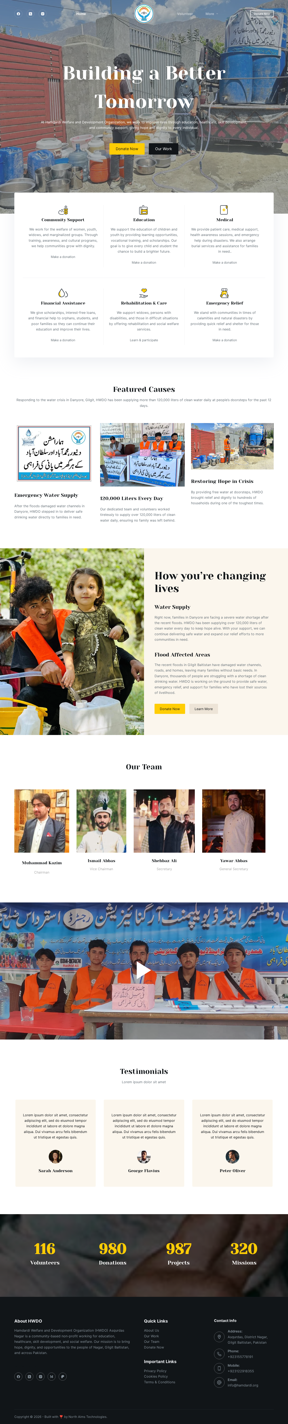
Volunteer (185, 14)
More (102, 14)
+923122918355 (241, 1371)
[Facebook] (18, 14)
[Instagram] (43, 14)
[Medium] (52, 1377)
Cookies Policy (156, 1376)
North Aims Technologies (87, 1417)
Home (81, 14)
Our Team (151, 1341)
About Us (151, 1330)
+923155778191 (240, 1357)
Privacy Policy (155, 1371)
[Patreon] (63, 1377)
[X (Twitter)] (31, 14)
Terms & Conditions (159, 1382)
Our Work (151, 1336)
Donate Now (262, 13)
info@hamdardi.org (243, 1385)
